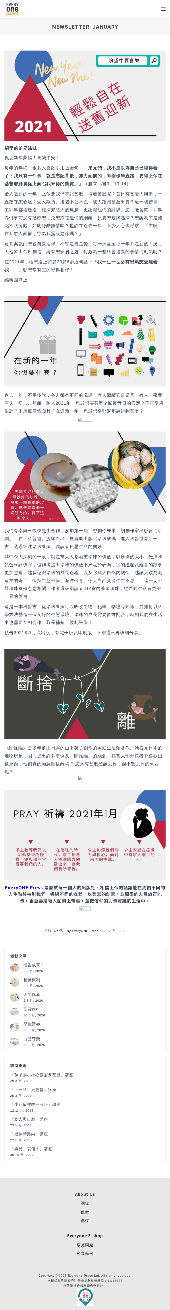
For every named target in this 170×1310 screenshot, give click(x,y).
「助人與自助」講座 (29, 1119)
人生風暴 (31, 994)
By (83, 931)
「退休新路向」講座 (29, 1134)
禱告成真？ (33, 965)
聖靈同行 (31, 1009)
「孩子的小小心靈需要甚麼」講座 (41, 1075)
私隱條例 (85, 1253)
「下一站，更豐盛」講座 (33, 1090)
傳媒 (85, 1220)
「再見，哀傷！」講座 (31, 1149)
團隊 (85, 1203)
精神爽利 (31, 980)
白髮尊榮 (31, 1039)
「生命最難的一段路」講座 (35, 1104)
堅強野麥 (31, 1024)
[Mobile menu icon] (163, 8)
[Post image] (14, 967)
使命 (85, 1212)
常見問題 (85, 1245)
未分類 (59, 931)
